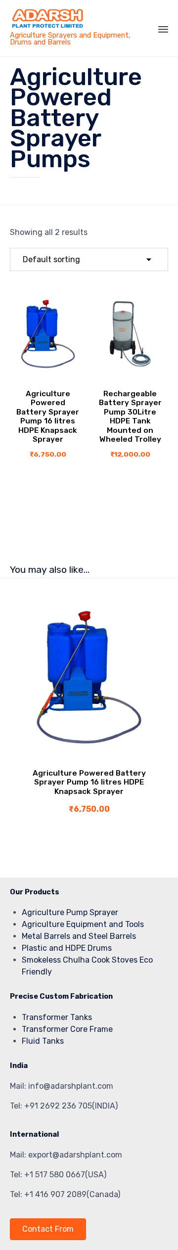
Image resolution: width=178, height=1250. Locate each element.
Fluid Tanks (43, 1041)
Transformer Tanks (57, 1017)
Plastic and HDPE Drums (67, 948)
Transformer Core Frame (67, 1029)
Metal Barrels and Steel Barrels (79, 936)
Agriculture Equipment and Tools (83, 924)
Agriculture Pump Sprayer (70, 912)
